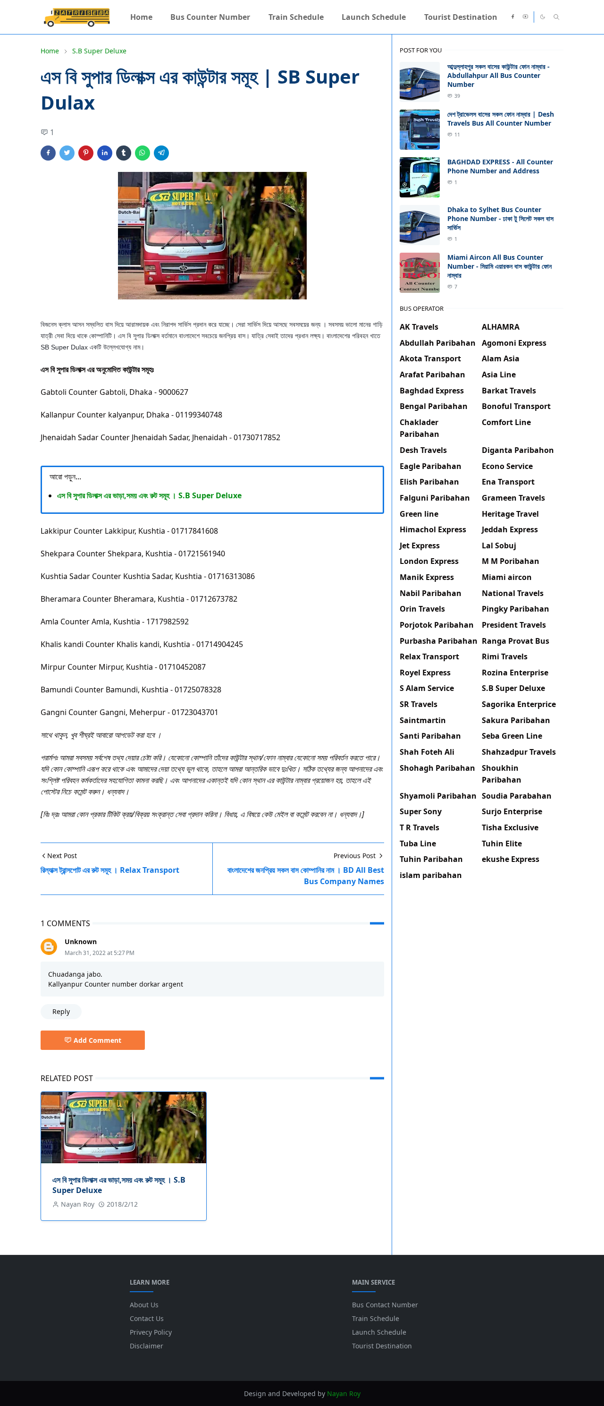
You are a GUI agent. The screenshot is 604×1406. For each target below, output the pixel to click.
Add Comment (97, 1040)
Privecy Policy (151, 1332)
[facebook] (512, 17)
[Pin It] (85, 153)
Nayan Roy (344, 1393)
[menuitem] (141, 17)
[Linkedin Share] (104, 153)
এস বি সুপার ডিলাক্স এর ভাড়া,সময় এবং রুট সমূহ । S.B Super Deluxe (149, 495)
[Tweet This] (67, 153)
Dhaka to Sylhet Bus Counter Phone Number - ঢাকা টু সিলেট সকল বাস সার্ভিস (500, 218)
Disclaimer (146, 1345)
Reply (61, 1011)
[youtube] (525, 17)
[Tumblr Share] (123, 153)
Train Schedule (375, 1318)
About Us (144, 1304)
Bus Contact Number (385, 1304)
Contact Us (147, 1318)
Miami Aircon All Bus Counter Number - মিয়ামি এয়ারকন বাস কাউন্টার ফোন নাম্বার (499, 266)
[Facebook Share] (48, 153)
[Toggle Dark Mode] (542, 17)
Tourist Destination (382, 1345)
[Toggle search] (556, 17)
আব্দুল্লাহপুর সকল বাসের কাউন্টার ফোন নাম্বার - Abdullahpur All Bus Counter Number (498, 75)
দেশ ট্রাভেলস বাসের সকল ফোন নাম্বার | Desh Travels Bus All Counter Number (500, 119)
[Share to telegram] (161, 153)
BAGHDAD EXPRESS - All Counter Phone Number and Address (500, 166)
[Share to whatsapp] (142, 153)
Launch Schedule (379, 1332)
